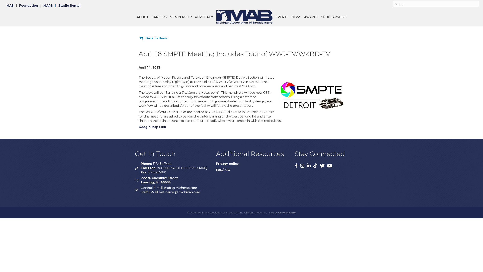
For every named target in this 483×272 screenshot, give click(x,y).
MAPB (48, 5)
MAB (10, 5)
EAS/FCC (223, 170)
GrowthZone (287, 212)
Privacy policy (227, 163)
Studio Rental (69, 5)
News (296, 17)
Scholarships (333, 17)
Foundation (28, 5)
